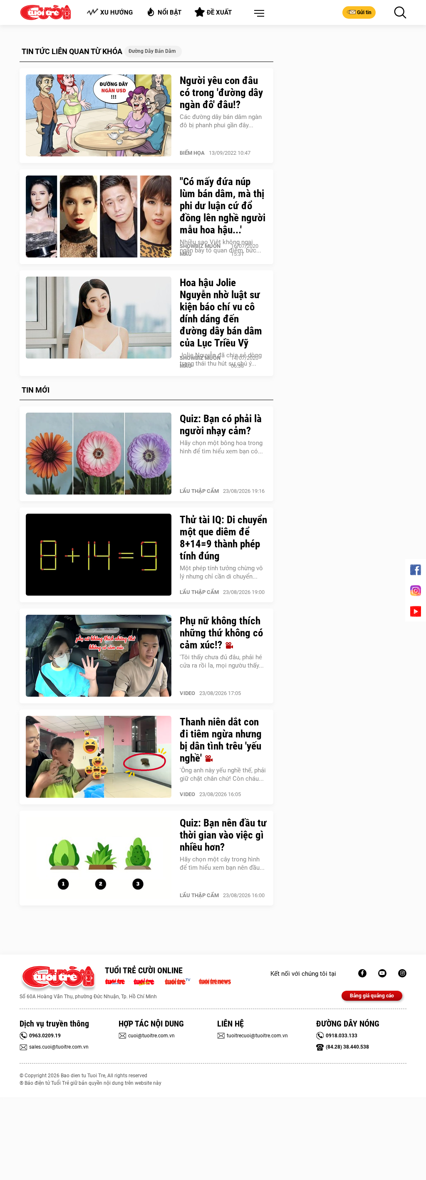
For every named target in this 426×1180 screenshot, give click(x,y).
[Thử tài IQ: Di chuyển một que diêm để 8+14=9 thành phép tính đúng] (98, 555)
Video (187, 693)
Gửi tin (364, 12)
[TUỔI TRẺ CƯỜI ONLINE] (58, 979)
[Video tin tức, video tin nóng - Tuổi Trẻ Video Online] (181, 981)
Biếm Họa (192, 153)
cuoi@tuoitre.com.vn (151, 1036)
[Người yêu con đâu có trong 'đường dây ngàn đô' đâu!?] (98, 115)
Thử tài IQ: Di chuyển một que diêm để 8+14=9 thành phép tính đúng (223, 538)
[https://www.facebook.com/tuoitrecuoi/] (362, 973)
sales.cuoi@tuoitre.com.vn (59, 1047)
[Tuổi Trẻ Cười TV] (382, 973)
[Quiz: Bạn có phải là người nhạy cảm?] (98, 454)
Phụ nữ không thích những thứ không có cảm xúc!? (221, 633)
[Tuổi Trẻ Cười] (402, 973)
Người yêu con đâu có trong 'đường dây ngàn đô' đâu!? (221, 92)
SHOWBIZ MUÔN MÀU (200, 250)
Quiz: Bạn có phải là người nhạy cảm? (221, 425)
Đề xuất (219, 12)
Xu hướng (116, 12)
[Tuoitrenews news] (214, 981)
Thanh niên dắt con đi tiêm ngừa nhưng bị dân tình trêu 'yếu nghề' (221, 740)
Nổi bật (169, 12)
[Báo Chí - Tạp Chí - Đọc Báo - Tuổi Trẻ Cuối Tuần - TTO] (147, 981)
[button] (257, 13)
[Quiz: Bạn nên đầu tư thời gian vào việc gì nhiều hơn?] (98, 858)
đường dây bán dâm (152, 51)
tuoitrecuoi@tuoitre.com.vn (257, 1036)
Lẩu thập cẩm (199, 491)
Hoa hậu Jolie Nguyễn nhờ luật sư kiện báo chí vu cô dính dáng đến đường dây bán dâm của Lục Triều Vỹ (221, 313)
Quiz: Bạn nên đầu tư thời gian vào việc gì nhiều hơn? (223, 835)
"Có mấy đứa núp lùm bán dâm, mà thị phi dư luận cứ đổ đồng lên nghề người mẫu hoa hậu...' (222, 206)
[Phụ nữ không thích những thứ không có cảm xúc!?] (98, 656)
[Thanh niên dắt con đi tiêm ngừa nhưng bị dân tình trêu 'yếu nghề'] (98, 757)
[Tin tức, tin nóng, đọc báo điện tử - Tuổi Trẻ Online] (117, 981)
